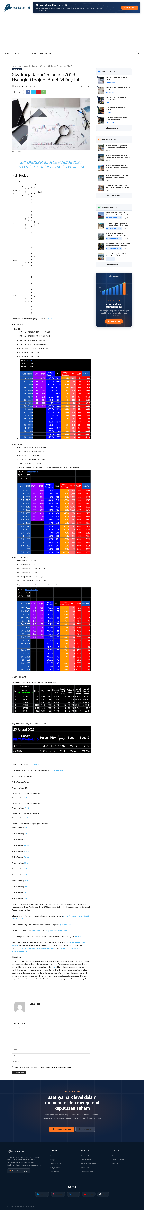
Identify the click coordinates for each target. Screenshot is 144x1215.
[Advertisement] (72, 32)
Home (7, 53)
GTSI (26, 839)
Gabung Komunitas (118, 1160)
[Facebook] (28, 92)
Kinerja (54, 967)
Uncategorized (23, 66)
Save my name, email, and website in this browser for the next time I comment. (43, 1067)
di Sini (50, 318)
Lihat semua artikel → (114, 128)
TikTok (104, 1194)
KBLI (25, 869)
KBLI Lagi (27, 875)
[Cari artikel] (138, 53)
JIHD (26, 833)
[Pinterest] (38, 92)
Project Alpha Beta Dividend (43, 682)
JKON (26, 881)
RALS (26, 798)
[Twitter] (33, 92)
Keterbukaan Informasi (89, 1164)
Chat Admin (115, 321)
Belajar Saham (55, 1168)
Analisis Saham (55, 1164)
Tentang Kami (46, 53)
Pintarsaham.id (37, 931)
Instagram (59, 1194)
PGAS (26, 857)
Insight (17, 53)
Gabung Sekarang (63, 1129)
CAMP (26, 851)
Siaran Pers (85, 1168)
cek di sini (35, 764)
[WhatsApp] (43, 92)
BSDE (26, 898)
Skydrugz (20, 86)
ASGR (26, 808)
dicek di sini (58, 770)
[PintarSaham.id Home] (17, 7)
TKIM (26, 892)
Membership (30, 53)
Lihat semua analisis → (114, 196)
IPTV (26, 818)
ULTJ (26, 886)
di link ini (78, 936)
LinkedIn (75, 1194)
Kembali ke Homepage (20, 1171)
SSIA (26, 863)
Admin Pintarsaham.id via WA (74, 916)
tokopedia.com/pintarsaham (56, 931)
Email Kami (115, 1164)
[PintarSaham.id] (114, 276)
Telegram (43, 1194)
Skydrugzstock (64, 925)
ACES (26, 845)
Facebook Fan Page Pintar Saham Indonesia (37, 948)
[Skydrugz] (13, 86)
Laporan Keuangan (87, 1171)
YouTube (90, 1194)
